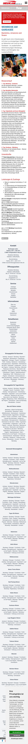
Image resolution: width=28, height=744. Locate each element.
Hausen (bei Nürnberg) (10, 418)
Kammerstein (6, 423)
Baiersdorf (6, 358)
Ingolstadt (10, 365)
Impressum (13, 315)
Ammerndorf (8, 411)
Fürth (3, 362)
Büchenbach (13, 358)
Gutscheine (13, 288)
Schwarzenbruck (19, 376)
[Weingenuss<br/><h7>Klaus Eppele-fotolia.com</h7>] (14, 65)
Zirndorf (14, 381)
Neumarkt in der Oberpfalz (10, 397)
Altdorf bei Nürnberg (16, 409)
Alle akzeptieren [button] (17, 732)
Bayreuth (22, 356)
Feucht (17, 360)
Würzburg (20, 379)
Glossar (13, 294)
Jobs (13, 309)
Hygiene (13, 295)
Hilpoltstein (15, 363)
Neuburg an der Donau (9, 369)
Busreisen (13, 324)
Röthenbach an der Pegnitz (10, 434)
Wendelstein (13, 379)
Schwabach (11, 376)
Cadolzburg (21, 358)
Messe (13, 334)
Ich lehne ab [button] (17, 735)
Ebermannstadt (7, 415)
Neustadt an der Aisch (14, 370)
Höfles (17, 422)
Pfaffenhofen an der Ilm (17, 430)
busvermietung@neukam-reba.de (15, 262)
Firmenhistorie (13, 308)
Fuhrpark (13, 306)
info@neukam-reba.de (15, 252)
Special (13, 341)
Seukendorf (16, 435)
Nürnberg (23, 370)
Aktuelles (13, 290)
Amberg (5, 356)
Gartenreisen (13, 331)
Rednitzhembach (20, 372)
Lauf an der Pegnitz (21, 393)
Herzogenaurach (6, 363)
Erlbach (4, 416)
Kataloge (13, 287)
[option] (19, 8)
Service (13, 284)
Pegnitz (13, 372)
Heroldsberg (21, 362)
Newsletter (13, 297)
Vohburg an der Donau (18, 552)
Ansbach (10, 356)
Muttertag (13, 336)
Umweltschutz (13, 292)
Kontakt (13, 246)
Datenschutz (13, 313)
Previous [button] (10, 8)
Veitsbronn (16, 377)
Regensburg (6, 374)
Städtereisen (13, 343)
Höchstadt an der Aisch (8, 422)
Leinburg (11, 367)
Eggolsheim (5, 360)
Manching (17, 367)
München (23, 367)
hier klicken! (7, 21)
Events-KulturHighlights (13, 326)
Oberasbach (6, 372)
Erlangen (11, 360)
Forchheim (23, 360)
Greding (8, 362)
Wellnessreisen (13, 333)
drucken (6, 238)
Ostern (13, 338)
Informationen (13, 301)
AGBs (13, 311)
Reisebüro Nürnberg (13, 255)
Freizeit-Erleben (13, 329)
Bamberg (16, 356)
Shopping (13, 339)
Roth (12, 374)
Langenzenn (17, 365)
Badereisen (13, 322)
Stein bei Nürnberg (7, 377)
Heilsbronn (14, 362)
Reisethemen (13, 319)
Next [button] (26, 8)
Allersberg (7, 409)
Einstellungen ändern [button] (17, 738)
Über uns (13, 304)
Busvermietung (13, 259)
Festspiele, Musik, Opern (13, 327)
